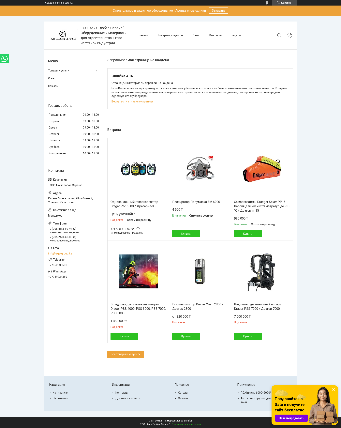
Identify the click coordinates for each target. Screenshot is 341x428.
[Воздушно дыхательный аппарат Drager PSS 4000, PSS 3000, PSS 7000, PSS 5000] (138, 271)
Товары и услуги (168, 35)
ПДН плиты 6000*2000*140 (258, 392)
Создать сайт (52, 2)
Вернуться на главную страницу (132, 101)
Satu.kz (188, 420)
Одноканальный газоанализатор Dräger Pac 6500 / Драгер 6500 (134, 204)
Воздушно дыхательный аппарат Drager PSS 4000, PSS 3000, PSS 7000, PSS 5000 (138, 308)
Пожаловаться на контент (186, 424)
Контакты (215, 35)
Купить (186, 233)
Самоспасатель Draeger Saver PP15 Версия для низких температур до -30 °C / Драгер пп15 (261, 206)
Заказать (218, 10)
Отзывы (53, 86)
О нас (196, 35)
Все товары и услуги (124, 354)
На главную (60, 392)
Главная (143, 35)
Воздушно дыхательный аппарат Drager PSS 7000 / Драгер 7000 (258, 306)
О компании (60, 398)
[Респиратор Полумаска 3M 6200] (200, 169)
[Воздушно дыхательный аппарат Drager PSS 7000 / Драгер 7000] (262, 271)
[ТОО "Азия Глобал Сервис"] (63, 35)
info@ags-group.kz (60, 253)
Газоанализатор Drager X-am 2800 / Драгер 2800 (197, 306)
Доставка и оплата (127, 398)
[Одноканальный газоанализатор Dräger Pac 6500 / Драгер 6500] (138, 169)
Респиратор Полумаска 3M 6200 (196, 202)
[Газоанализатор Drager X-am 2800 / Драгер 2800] (200, 271)
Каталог (183, 392)
